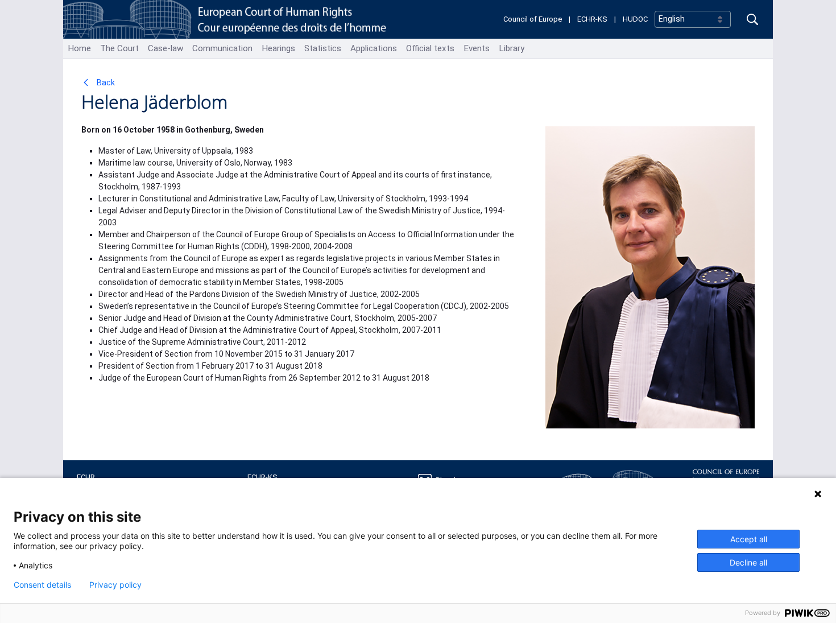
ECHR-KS (592, 19)
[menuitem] (79, 49)
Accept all (748, 539)
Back (105, 82)
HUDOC (635, 19)
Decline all (748, 562)
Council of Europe (532, 19)
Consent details (42, 584)
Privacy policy (115, 584)
